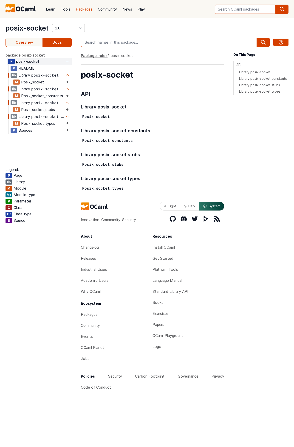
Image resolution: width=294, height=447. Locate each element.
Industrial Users (94, 269)
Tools (65, 9)
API (238, 65)
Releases (88, 258)
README (26, 68)
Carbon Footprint (149, 376)
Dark (191, 206)
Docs (57, 42)
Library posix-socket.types (259, 91)
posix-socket (27, 28)
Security (115, 376)
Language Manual (167, 280)
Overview (24, 42)
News (127, 9)
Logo (157, 346)
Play (141, 9)
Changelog (90, 247)
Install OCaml (164, 247)
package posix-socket (25, 55)
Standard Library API (170, 291)
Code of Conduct (96, 387)
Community (107, 9)
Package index (94, 55)
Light (172, 206)
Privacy (218, 376)
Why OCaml (91, 291)
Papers (158, 324)
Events (87, 336)
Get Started (163, 258)
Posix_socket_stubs (38, 109)
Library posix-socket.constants (263, 78)
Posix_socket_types (38, 123)
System (214, 206)
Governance (188, 376)
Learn (50, 9)
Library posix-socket (255, 72)
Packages (84, 9)
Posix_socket (32, 82)
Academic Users (94, 280)
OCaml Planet (92, 347)
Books (158, 302)
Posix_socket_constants (42, 96)
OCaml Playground (168, 335)
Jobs (85, 358)
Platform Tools (165, 269)
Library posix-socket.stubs (259, 85)
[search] (282, 9)
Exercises (161, 313)
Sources (25, 130)
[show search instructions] (280, 42)
